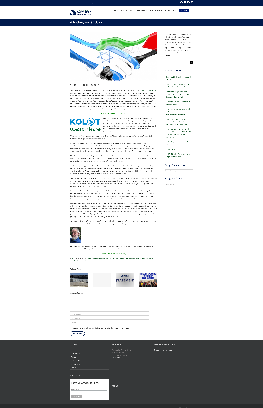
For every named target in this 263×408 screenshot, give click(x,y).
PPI (72, 258)
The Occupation (78, 261)
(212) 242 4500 (97, 3)
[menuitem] (119, 10)
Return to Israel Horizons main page (113, 113)
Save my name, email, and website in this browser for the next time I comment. (101, 328)
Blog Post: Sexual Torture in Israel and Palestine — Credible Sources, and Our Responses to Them (178, 111)
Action (90, 258)
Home (73, 350)
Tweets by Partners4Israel (163, 350)
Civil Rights (112, 258)
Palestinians (131, 258)
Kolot (126, 258)
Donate (73, 368)
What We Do (75, 361)
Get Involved (75, 364)
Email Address (76, 389)
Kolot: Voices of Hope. (149, 90)
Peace (137, 258)
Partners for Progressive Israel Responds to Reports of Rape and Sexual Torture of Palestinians (177, 121)
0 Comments (88, 261)
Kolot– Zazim (170, 149)
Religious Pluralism (145, 258)
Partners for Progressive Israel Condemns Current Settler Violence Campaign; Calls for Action (178, 94)
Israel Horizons (120, 258)
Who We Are (75, 353)
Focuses (74, 357)
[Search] (192, 10)
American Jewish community (100, 258)
